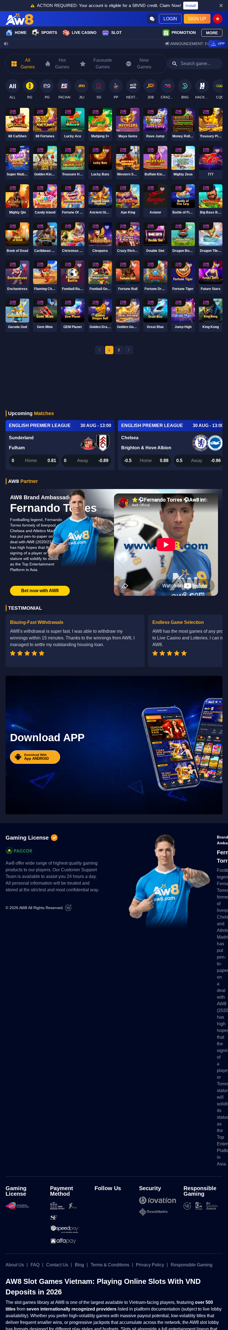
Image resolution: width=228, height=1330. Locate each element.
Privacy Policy (150, 1265)
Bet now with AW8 (40, 590)
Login (170, 18)
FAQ (35, 1265)
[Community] (152, 19)
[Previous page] (99, 350)
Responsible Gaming (191, 1265)
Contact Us (57, 1265)
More (212, 33)
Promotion (184, 32)
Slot (116, 32)
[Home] (19, 18)
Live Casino (84, 32)
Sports (49, 32)
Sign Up (197, 18)
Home (20, 32)
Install (190, 5)
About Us (15, 1265)
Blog (79, 1265)
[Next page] (129, 350)
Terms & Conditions (110, 1265)
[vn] (217, 19)
